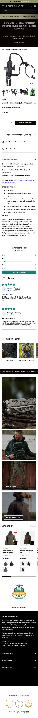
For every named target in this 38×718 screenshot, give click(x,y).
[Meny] (3, 6)
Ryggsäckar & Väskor (26, 360)
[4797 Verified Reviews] (19, 599)
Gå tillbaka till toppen (19, 607)
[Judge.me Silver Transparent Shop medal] (10, 704)
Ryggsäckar (10, 456)
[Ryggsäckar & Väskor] (26, 350)
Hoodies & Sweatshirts (13, 517)
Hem (3, 49)
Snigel (4, 99)
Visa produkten (19, 42)
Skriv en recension (19, 272)
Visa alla (33, 526)
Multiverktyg (10, 425)
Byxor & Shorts (11, 486)
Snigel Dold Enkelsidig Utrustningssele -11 (16, 49)
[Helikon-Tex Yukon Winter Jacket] (27, 538)
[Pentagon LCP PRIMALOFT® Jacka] (10, 538)
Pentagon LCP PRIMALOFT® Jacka (10, 552)
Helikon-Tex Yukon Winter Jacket (26, 552)
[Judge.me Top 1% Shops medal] (19, 704)
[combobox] (19, 11)
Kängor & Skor (9, 360)
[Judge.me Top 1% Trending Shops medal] (28, 704)
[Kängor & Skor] (9, 350)
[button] (35, 6)
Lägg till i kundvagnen (25, 122)
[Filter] (4, 278)
